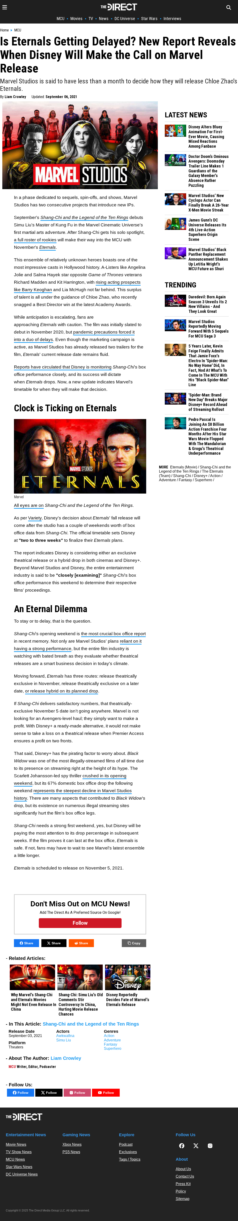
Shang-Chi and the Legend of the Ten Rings (84, 217)
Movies (76, 18)
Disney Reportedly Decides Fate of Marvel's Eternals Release (127, 999)
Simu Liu (63, 1040)
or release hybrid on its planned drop (61, 691)
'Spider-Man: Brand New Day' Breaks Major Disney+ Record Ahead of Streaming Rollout (208, 402)
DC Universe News (22, 1174)
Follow (23, 1093)
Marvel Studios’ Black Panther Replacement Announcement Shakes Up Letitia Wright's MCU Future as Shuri (208, 259)
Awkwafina (65, 1036)
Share (28, 943)
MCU (60, 18)
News (104, 18)
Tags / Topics (129, 1159)
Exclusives (128, 1152)
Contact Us (185, 1176)
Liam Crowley (15, 97)
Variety (35, 517)
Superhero (112, 1048)
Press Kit (183, 1184)
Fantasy (110, 1044)
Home (4, 30)
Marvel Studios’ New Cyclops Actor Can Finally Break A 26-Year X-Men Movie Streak (208, 202)
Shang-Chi (182, 476)
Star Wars (149, 18)
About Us (183, 1169)
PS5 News (71, 1152)
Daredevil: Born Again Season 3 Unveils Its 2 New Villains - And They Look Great (207, 304)
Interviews (172, 18)
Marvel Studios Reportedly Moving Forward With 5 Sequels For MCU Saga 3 (208, 328)
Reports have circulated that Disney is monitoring (63, 367)
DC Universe (125, 18)
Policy (181, 1191)
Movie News (16, 1144)
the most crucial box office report (113, 633)
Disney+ (201, 476)
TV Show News (19, 1152)
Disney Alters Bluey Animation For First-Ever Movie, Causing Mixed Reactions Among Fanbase (206, 137)
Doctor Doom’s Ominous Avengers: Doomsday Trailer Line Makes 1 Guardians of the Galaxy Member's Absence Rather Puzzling (208, 171)
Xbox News (72, 1144)
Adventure (112, 1040)
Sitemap (182, 1199)
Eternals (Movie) (183, 467)
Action (109, 1036)
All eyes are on (29, 505)
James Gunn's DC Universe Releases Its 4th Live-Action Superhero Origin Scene (207, 230)
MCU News (15, 1159)
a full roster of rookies (35, 239)
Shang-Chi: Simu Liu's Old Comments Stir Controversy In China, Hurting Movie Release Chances (81, 1004)
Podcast (125, 1144)
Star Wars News (19, 1167)
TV (91, 18)
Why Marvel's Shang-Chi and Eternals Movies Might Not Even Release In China (33, 1002)
